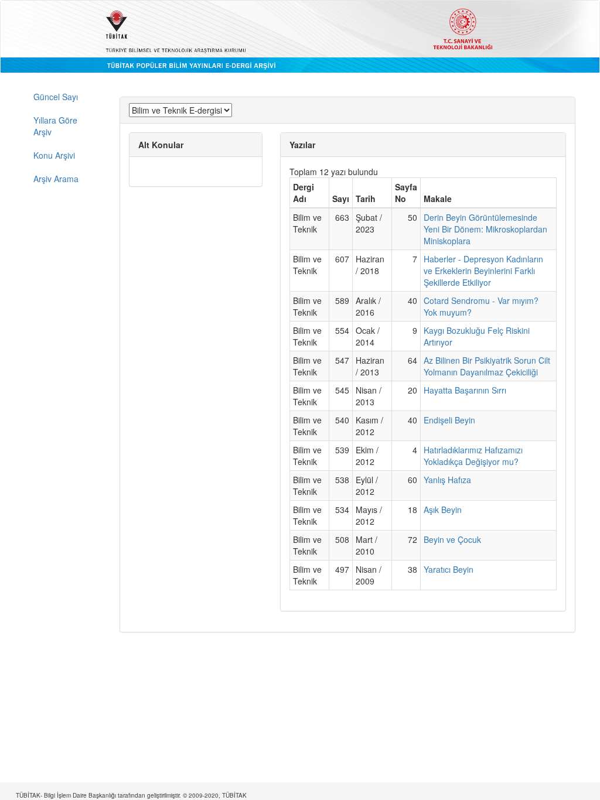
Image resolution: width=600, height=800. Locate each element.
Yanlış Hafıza (447, 480)
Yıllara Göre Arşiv (55, 126)
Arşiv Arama (56, 178)
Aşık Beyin (443, 509)
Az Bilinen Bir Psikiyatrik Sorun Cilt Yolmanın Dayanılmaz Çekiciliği (487, 366)
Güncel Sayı (55, 96)
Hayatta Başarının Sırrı (465, 390)
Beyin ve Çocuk (452, 539)
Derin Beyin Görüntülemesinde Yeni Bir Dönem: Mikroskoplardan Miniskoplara (485, 229)
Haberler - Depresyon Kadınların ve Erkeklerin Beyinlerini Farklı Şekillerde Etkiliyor (483, 270)
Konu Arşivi (54, 155)
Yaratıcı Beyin (448, 569)
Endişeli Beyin (449, 420)
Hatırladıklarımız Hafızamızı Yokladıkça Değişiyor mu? (473, 455)
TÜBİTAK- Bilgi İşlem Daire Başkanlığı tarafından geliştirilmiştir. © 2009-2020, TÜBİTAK (131, 795)
